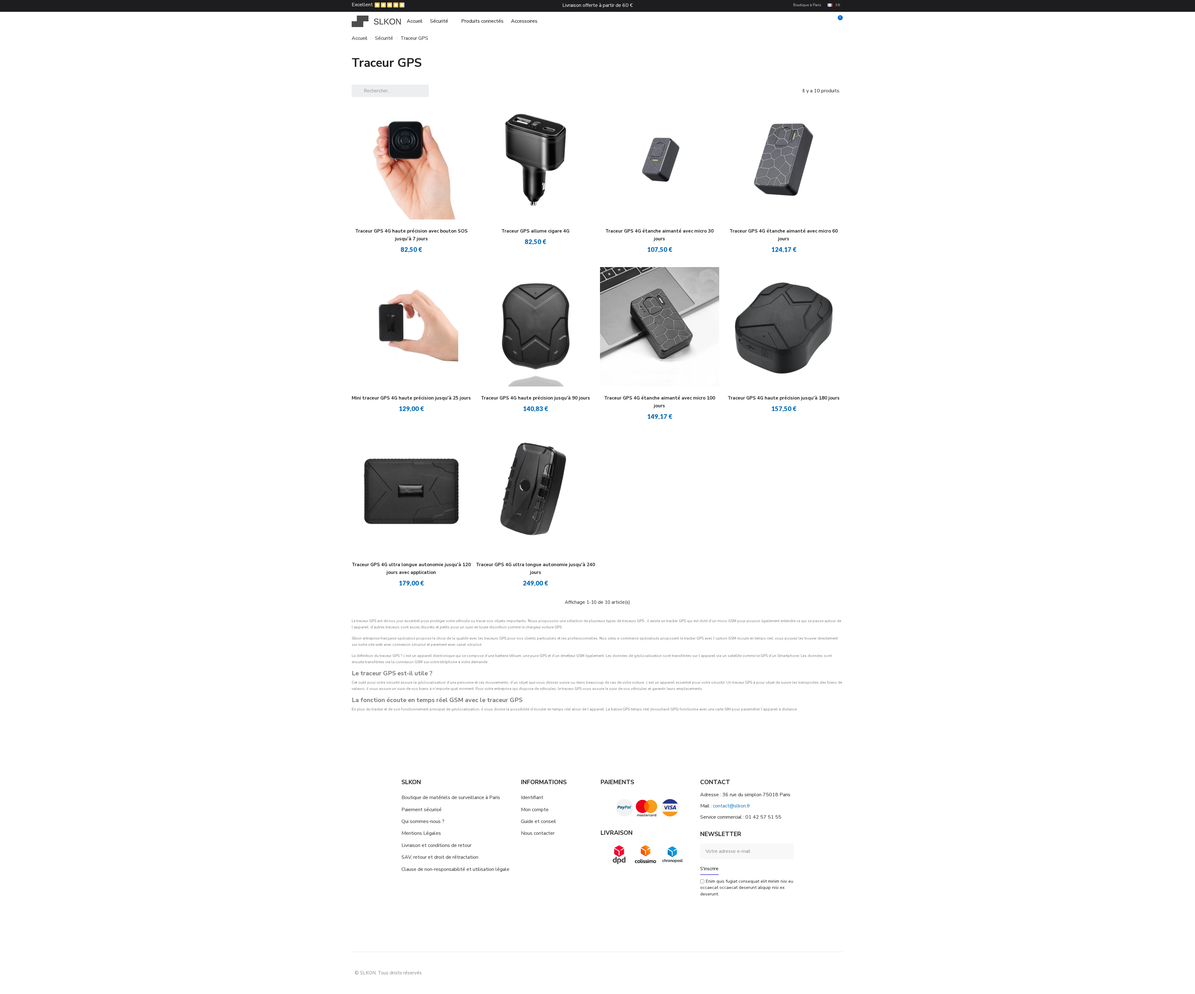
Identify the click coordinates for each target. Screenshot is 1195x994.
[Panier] (837, 21)
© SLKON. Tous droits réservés (388, 973)
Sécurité (439, 21)
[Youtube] (820, 972)
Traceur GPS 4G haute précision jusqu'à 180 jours (784, 398)
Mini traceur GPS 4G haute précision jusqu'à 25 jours (411, 398)
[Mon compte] (827, 21)
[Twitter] (834, 972)
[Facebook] (792, 972)
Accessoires (524, 21)
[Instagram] (806, 972)
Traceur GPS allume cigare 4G (535, 231)
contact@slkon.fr (731, 805)
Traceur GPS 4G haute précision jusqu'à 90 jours (535, 398)
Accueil (415, 21)
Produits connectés (482, 21)
